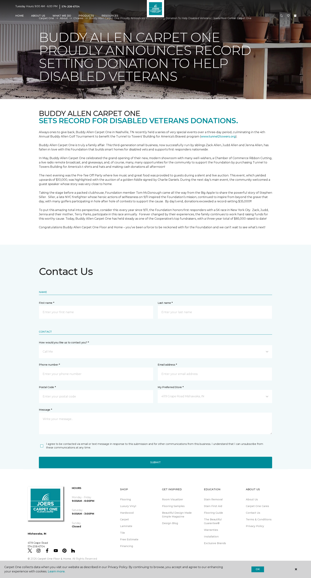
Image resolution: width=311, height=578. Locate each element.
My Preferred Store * (170, 387)
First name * (46, 303)
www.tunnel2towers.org (218, 136)
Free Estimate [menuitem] (129, 539)
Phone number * (49, 364)
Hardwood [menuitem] (127, 512)
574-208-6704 (71, 6)
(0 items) (295, 15)
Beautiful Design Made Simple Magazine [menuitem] (177, 514)
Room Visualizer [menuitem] (172, 499)
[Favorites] (288, 16)
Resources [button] (110, 15)
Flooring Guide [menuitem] (213, 512)
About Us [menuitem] (252, 499)
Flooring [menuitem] (125, 499)
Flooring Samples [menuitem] (173, 506)
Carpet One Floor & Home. (54, 558)
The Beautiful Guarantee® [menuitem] (213, 521)
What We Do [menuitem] (62, 15)
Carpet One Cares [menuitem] (257, 506)
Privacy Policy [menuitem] (255, 526)
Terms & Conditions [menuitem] (259, 519)
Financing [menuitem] (126, 546)
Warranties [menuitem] (211, 530)
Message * (45, 409)
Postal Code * (47, 387)
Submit (155, 462)
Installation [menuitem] (211, 536)
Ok (258, 569)
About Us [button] (38, 15)
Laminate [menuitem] (126, 526)
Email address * (167, 364)
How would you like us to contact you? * (64, 342)
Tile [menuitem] (122, 532)
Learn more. (56, 571)
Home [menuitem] (19, 15)
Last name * (165, 303)
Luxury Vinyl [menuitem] (128, 506)
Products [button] (86, 15)
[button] (281, 16)
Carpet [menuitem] (124, 519)
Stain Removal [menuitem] (213, 499)
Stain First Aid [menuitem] (213, 506)
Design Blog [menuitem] (170, 523)
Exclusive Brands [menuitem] (215, 543)
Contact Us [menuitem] (253, 512)
